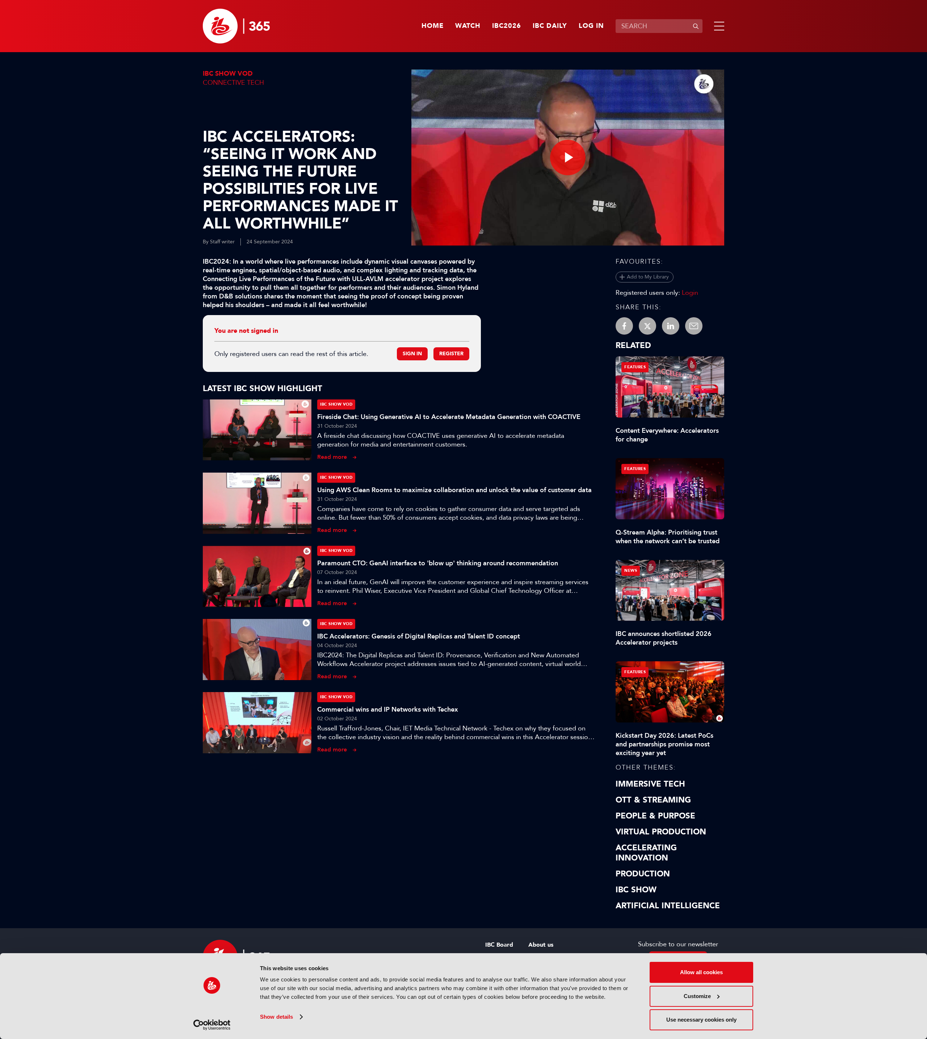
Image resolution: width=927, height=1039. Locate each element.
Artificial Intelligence (668, 905)
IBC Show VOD (228, 73)
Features (635, 367)
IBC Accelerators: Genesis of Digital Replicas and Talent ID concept (418, 636)
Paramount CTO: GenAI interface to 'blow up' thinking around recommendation (437, 563)
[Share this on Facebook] (624, 326)
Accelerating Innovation (646, 852)
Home (432, 26)
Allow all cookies (701, 972)
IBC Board (499, 945)
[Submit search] (695, 26)
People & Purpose (655, 815)
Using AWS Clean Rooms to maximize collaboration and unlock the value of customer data (454, 490)
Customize (697, 996)
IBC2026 (506, 26)
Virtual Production (661, 831)
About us (540, 945)
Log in (591, 26)
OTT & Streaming (653, 800)
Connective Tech (233, 82)
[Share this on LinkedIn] (670, 326)
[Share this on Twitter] (647, 326)
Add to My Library (648, 276)
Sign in (412, 353)
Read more (332, 457)
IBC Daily (550, 26)
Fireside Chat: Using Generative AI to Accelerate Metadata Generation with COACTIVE (448, 416)
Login (690, 292)
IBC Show (636, 889)
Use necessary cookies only (701, 1020)
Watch (468, 26)
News (630, 570)
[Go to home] (236, 26)
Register (451, 353)
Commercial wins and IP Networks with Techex (387, 709)
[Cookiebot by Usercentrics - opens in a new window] (212, 1024)
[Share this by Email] (693, 326)
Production (643, 873)
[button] (717, 26)
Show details (276, 1017)
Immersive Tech (650, 784)
